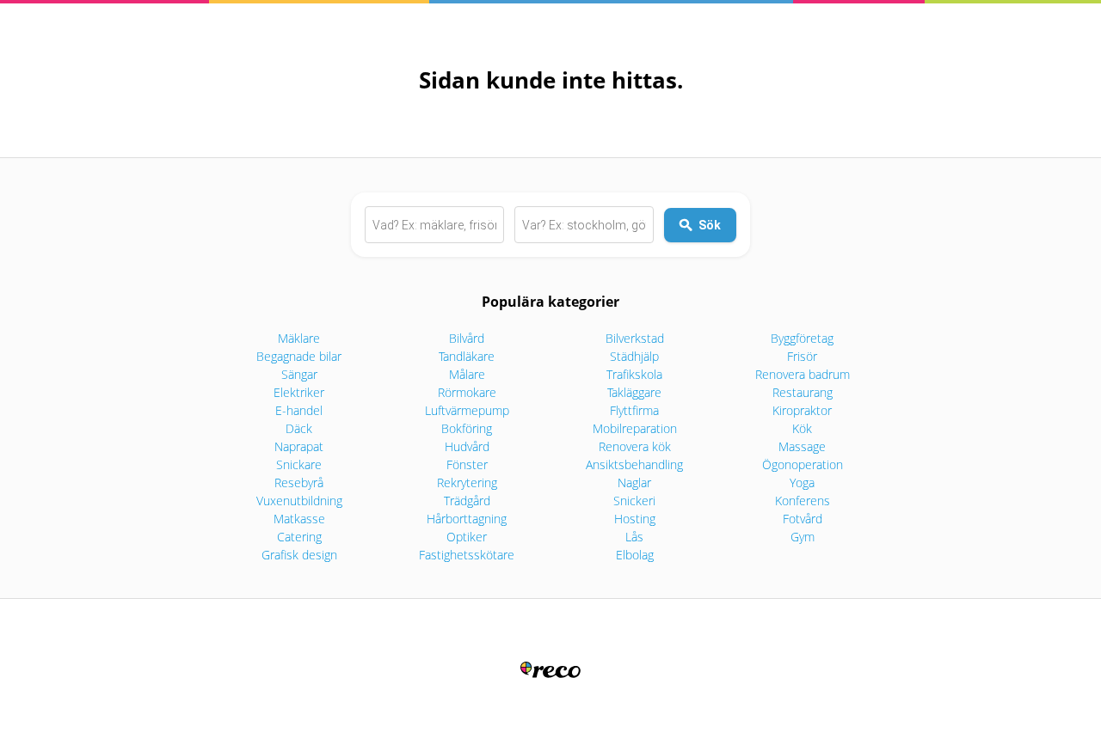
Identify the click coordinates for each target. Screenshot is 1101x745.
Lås (634, 536)
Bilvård (466, 338)
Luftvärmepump (467, 410)
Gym (802, 536)
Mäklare (299, 338)
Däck (299, 428)
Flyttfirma (634, 410)
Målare (467, 374)
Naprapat (298, 446)
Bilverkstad (635, 338)
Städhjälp (634, 356)
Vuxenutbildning (299, 500)
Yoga (802, 482)
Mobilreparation (635, 428)
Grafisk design (299, 555)
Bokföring (466, 428)
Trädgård (467, 500)
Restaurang (802, 392)
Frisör (802, 356)
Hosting (634, 518)
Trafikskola (634, 374)
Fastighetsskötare (466, 555)
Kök (802, 428)
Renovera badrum (802, 374)
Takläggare (634, 392)
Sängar (299, 374)
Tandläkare (467, 356)
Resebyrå (298, 482)
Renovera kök (635, 446)
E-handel (299, 410)
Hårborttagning (467, 518)
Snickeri (634, 500)
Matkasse (299, 518)
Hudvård (467, 446)
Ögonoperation (802, 464)
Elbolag (635, 555)
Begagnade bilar (298, 356)
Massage (802, 446)
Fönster (467, 464)
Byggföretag (802, 338)
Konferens (802, 500)
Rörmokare (467, 392)
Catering (299, 536)
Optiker (466, 536)
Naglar (634, 482)
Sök (709, 225)
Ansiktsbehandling (634, 464)
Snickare (299, 464)
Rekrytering (467, 482)
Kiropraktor (802, 410)
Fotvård (802, 518)
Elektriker (299, 392)
